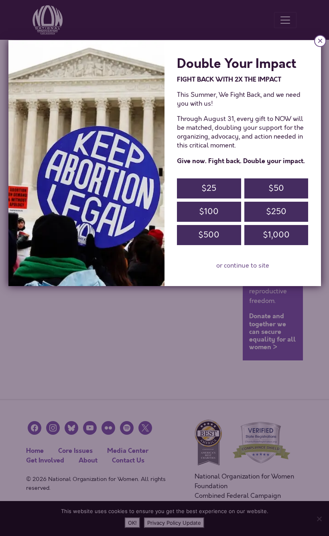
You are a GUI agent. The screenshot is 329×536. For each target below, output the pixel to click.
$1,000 (276, 234)
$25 (208, 188)
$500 (208, 234)
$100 (209, 211)
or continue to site (242, 265)
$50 (276, 188)
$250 (276, 211)
